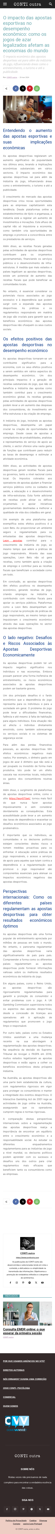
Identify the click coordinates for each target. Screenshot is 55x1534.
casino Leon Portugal (32, 1523)
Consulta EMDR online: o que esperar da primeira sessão (24, 1331)
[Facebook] (16, 88)
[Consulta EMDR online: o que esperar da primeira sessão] (27, 1303)
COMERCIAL (9, 1397)
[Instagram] (17, 1283)
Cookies (33, 1520)
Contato (16, 1523)
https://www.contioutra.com (27, 1258)
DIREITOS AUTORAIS (13, 1370)
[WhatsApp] (37, 88)
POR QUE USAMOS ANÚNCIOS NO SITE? (24, 1361)
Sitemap (43, 1520)
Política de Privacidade (16, 1520)
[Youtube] (43, 1283)
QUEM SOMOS (10, 1406)
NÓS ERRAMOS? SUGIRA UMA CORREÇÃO (24, 1379)
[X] (23, 88)
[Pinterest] (30, 88)
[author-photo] (27, 1249)
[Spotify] (30, 1283)
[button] (5, 4)
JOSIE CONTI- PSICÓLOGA (16, 1388)
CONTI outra (12, 77)
